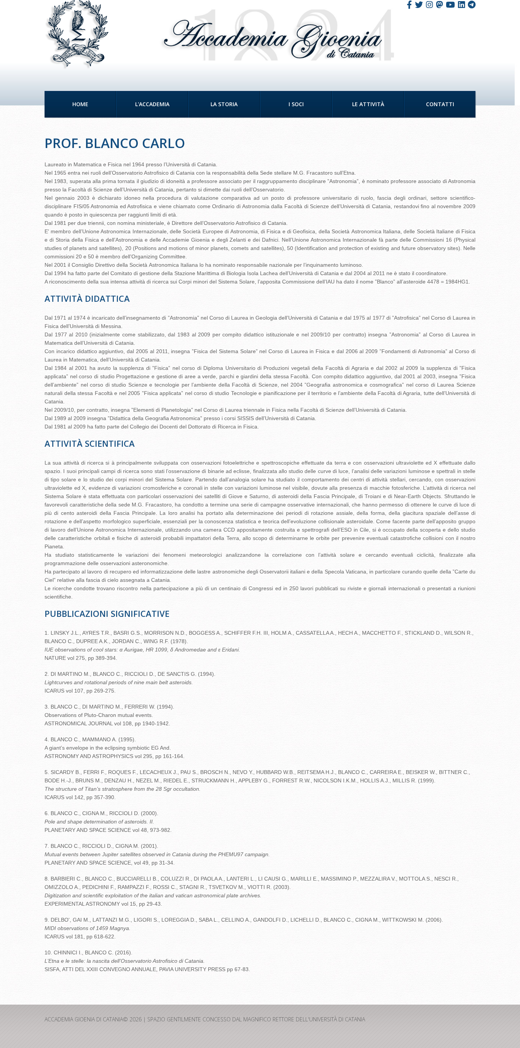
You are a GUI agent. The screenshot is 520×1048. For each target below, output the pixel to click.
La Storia (224, 104)
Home (80, 104)
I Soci (296, 104)
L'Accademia (152, 104)
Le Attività (368, 104)
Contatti (440, 104)
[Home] (77, 35)
